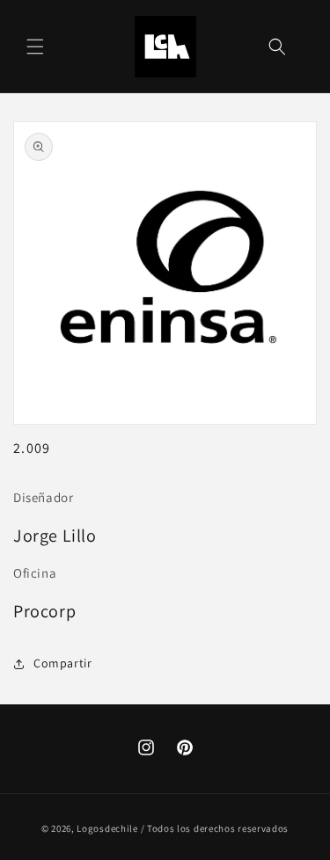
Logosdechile (107, 828)
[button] (35, 46)
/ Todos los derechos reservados (215, 828)
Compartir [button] (62, 663)
